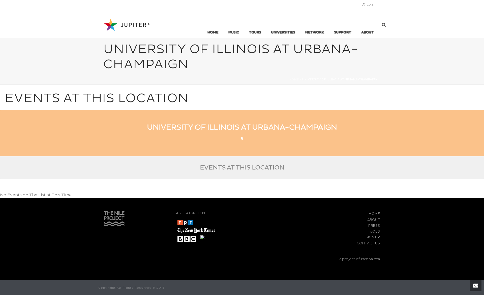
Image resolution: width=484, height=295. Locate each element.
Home (212, 32)
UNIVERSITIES (283, 32)
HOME (374, 214)
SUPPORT (342, 32)
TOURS (255, 32)
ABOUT (367, 32)
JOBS (375, 231)
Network (314, 32)
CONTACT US (368, 243)
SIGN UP (373, 237)
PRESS (374, 226)
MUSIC (233, 32)
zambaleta (370, 259)
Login (371, 5)
